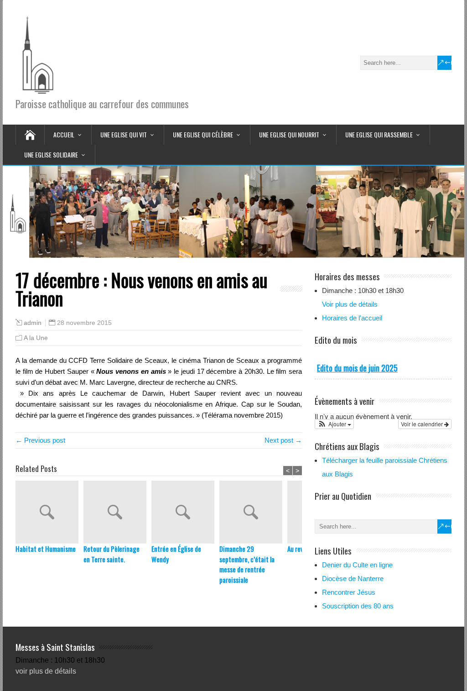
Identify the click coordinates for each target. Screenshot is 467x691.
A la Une (36, 337)
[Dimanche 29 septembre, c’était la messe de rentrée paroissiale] (253, 512)
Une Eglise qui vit (123, 134)
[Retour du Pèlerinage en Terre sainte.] (117, 512)
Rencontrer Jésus (348, 592)
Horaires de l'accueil (352, 318)
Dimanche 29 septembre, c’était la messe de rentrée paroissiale (247, 564)
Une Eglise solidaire (51, 154)
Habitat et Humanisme (46, 549)
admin (33, 322)
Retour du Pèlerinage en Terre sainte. (111, 554)
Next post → (283, 440)
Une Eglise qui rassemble (379, 134)
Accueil (63, 134)
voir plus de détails (46, 671)
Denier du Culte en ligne (357, 565)
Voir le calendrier (422, 424)
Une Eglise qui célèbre (203, 134)
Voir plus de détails (350, 304)
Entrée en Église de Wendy (176, 554)
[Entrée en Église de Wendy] (185, 512)
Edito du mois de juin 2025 (357, 368)
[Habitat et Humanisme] (49, 512)
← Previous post (40, 440)
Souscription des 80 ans (358, 606)
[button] (334, 424)
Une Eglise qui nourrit (289, 134)
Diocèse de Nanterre (353, 578)
